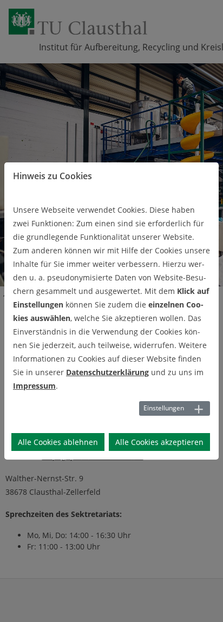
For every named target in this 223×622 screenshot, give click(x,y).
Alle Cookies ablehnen (58, 442)
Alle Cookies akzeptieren (159, 442)
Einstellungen (163, 408)
